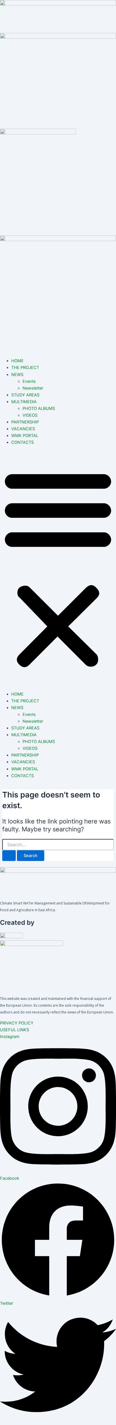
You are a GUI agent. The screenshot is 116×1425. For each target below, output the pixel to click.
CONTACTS (22, 442)
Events (29, 381)
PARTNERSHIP (25, 422)
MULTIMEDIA (24, 401)
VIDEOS (30, 415)
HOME (17, 360)
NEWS (17, 374)
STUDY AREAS (25, 394)
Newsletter (33, 388)
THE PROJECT (25, 367)
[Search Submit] (9, 855)
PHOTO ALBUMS (39, 408)
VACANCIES (23, 428)
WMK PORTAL (24, 435)
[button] (58, 568)
